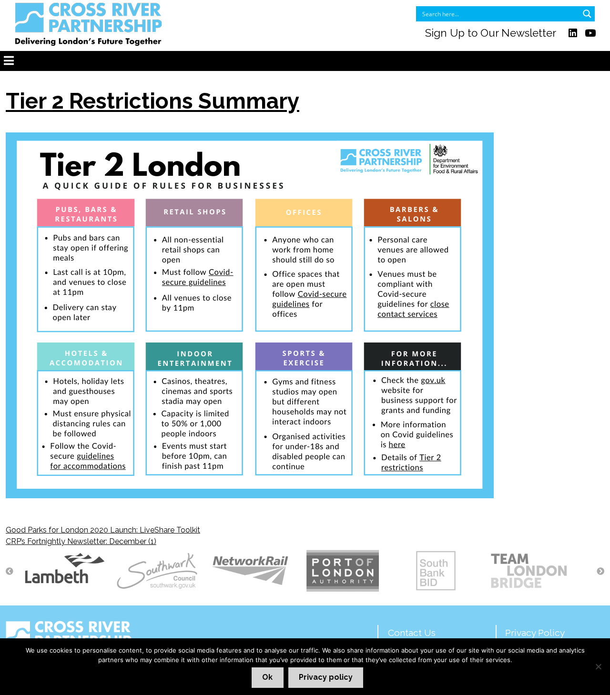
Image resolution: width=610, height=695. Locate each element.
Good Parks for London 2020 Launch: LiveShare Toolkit (103, 529)
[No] (598, 666)
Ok (267, 677)
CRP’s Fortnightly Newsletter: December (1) (81, 541)
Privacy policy (326, 677)
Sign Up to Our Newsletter (490, 33)
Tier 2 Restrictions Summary (152, 101)
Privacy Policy (535, 632)
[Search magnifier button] (587, 13)
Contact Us (412, 632)
